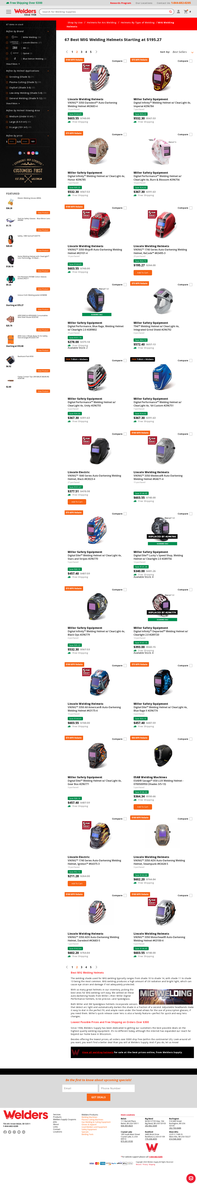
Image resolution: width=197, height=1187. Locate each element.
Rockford (149, 1132)
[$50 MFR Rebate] (163, 757)
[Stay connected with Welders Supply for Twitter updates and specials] (24, 153)
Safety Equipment (89, 1129)
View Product (43, 212)
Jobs (55, 1121)
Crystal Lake (126, 1132)
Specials (85, 1132)
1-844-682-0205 (10, 1126)
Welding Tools (87, 1134)
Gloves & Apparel (89, 1124)
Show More (11, 64)
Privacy (145, 1164)
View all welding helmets (97, 1052)
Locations (57, 1131)
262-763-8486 (175, 1128)
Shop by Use (75, 22)
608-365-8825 (127, 1125)
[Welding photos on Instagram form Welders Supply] (33, 153)
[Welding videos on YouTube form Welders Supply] (28, 153)
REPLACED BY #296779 (162, 612)
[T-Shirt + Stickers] (97, 379)
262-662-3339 (151, 1125)
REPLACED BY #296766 (162, 536)
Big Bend (149, 1118)
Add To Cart (142, 272)
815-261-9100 (127, 1141)
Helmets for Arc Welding (101, 22)
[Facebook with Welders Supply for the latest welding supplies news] (20, 153)
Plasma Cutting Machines (92, 1119)
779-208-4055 (151, 1139)
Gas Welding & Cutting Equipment (96, 1122)
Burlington (174, 1118)
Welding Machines (89, 1117)
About (56, 1124)
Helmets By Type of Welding (138, 22)
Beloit (123, 1118)
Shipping (152, 1164)
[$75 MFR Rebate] (163, 79)
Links (55, 1126)
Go (33, 141)
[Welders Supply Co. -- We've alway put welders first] (25, 1121)
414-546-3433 (175, 1139)
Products (57, 1117)
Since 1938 (30, 15)
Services (56, 1114)
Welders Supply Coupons (64, 1119)
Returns (139, 1164)
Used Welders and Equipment (94, 1127)
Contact (56, 1129)
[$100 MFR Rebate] (97, 79)
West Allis (173, 1132)
